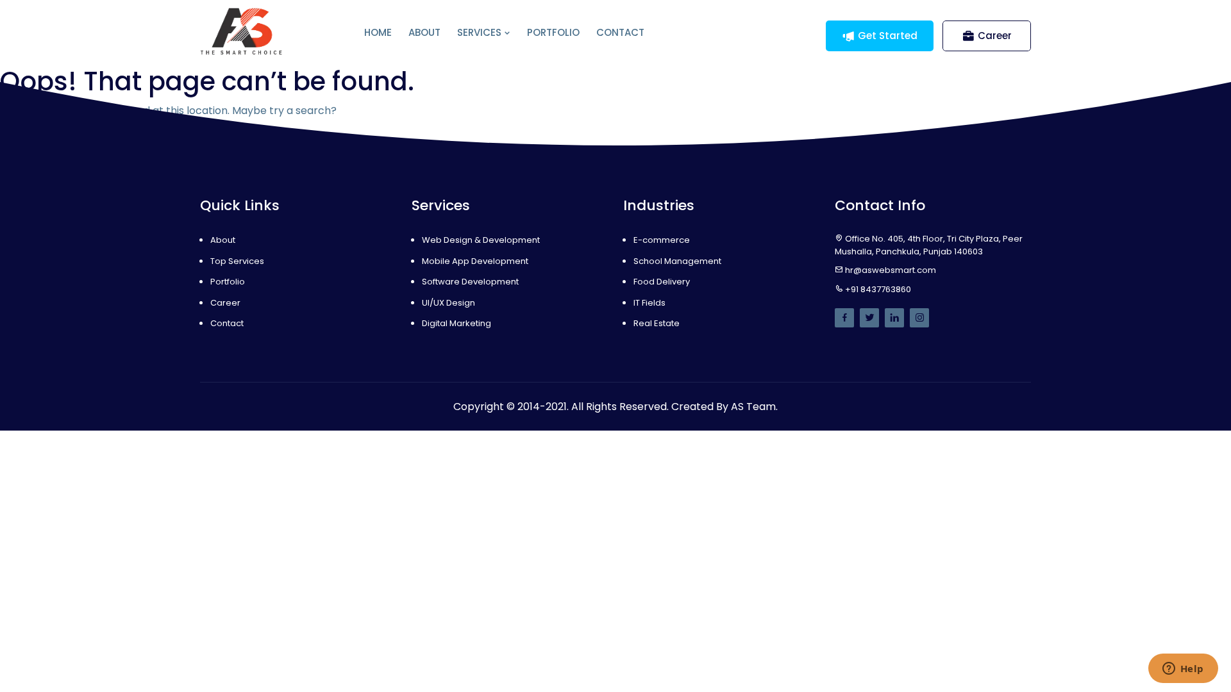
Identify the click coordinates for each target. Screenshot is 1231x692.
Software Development (470, 282)
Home (378, 32)
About (424, 32)
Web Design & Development (481, 240)
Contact (620, 32)
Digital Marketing (456, 323)
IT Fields (649, 303)
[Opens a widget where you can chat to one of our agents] (1183, 670)
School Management (677, 261)
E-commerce (661, 240)
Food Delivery (661, 282)
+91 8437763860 (878, 289)
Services (480, 32)
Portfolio (553, 32)
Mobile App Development (475, 261)
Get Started (887, 35)
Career (995, 35)
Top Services (237, 261)
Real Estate (656, 323)
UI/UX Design (448, 303)
